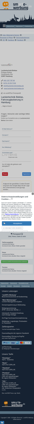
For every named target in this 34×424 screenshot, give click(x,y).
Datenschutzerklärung (12, 214)
